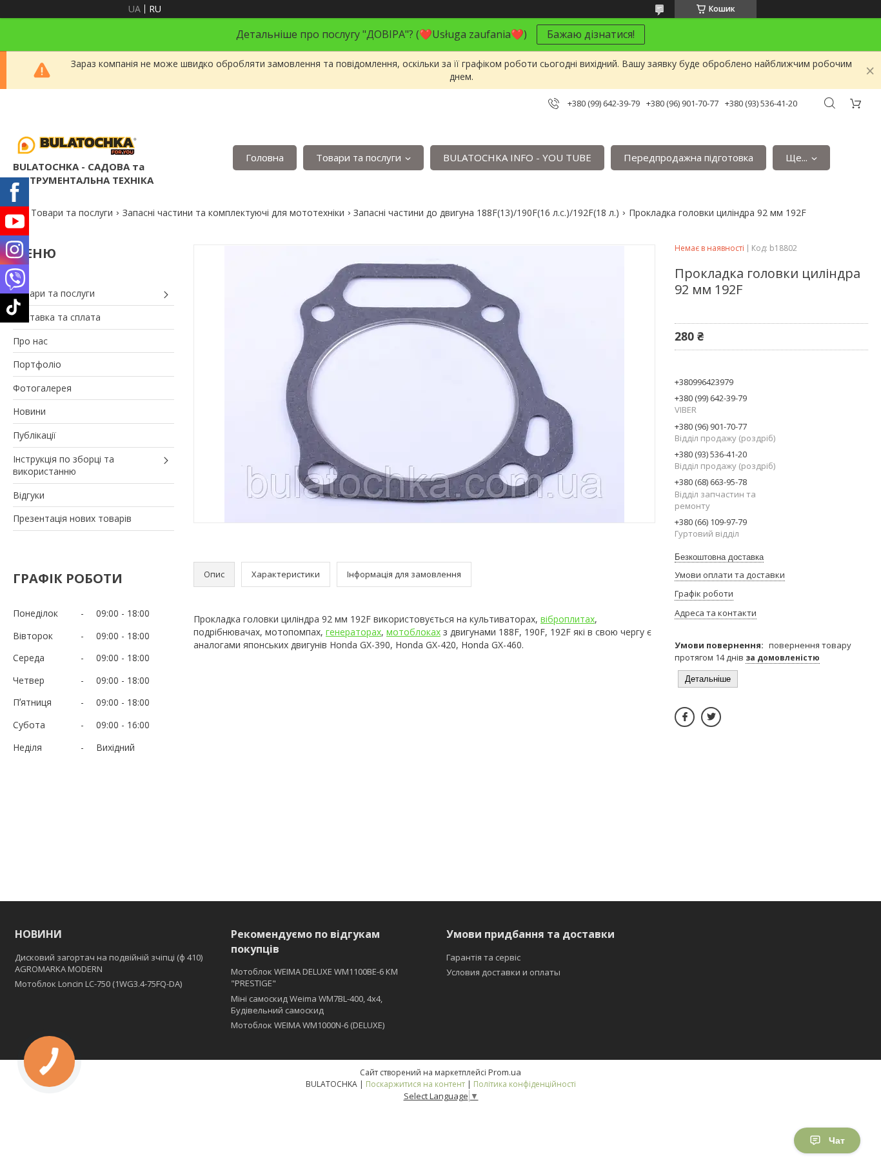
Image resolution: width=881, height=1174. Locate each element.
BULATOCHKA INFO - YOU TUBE (517, 157)
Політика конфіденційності (524, 1084)
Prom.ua (504, 1072)
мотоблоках (413, 632)
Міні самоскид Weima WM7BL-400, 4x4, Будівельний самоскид (306, 1004)
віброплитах (567, 619)
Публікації (34, 435)
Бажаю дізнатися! (591, 34)
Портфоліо (37, 364)
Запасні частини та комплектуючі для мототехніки (233, 212)
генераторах (353, 632)
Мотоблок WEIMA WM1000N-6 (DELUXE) (307, 1025)
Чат (837, 1140)
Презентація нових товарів (72, 518)
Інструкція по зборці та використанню (63, 465)
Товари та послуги (358, 157)
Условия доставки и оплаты (503, 972)
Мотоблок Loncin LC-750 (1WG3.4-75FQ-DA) (98, 984)
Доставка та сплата (57, 317)
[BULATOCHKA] (77, 144)
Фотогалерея (42, 388)
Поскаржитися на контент (415, 1084)
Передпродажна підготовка (688, 157)
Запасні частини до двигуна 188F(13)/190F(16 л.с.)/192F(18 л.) (486, 212)
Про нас (30, 341)
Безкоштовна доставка (719, 557)
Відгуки (29, 495)
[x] (711, 717)
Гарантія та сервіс (483, 957)
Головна (265, 157)
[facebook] (685, 717)
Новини (29, 411)
